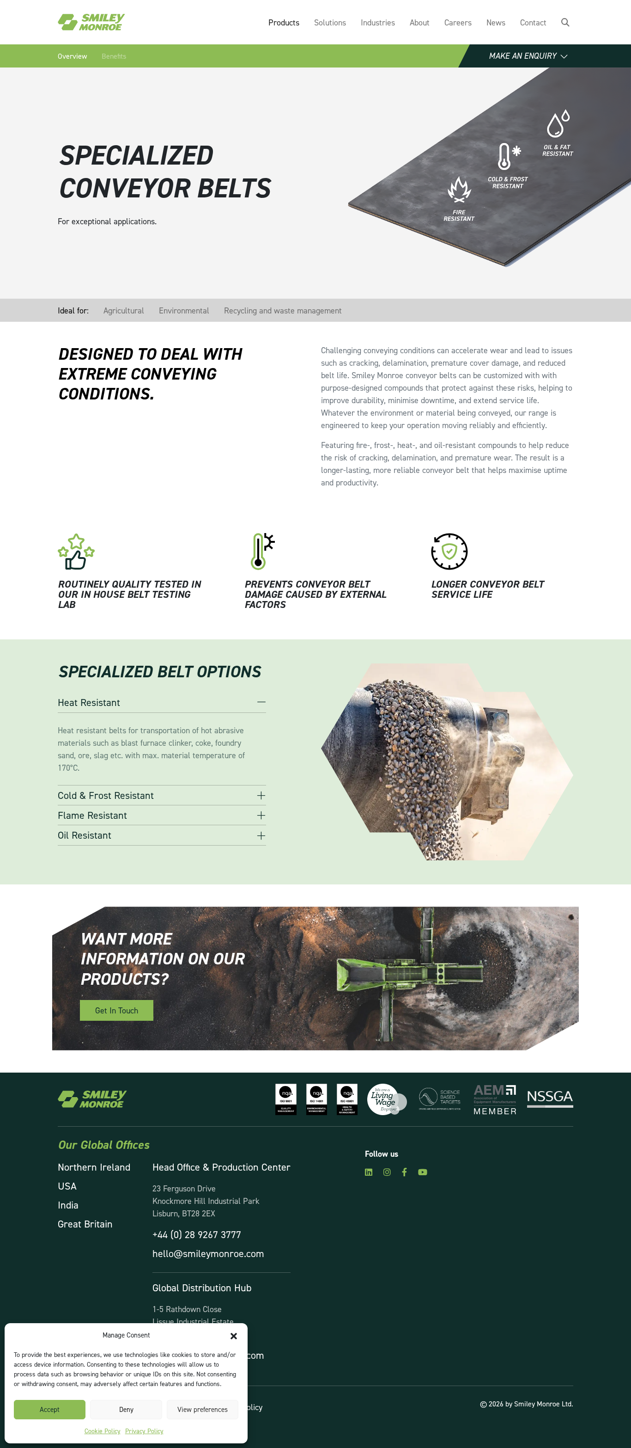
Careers (458, 22)
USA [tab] (67, 1186)
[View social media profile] (368, 1172)
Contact (533, 22)
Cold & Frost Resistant (106, 795)
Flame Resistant (92, 815)
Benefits (114, 56)
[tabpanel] (132, 560)
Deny (126, 1409)
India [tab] (68, 1205)
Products (283, 22)
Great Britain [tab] (85, 1224)
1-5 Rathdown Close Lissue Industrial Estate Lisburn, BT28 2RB (193, 1321)
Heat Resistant (89, 702)
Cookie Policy (103, 1431)
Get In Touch (116, 1010)
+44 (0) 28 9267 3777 (196, 1234)
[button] (233, 1335)
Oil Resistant (84, 835)
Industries (378, 22)
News (495, 22)
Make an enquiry (522, 56)
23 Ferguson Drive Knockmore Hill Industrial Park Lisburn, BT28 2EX (206, 1201)
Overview (72, 56)
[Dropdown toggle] (565, 22)
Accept (50, 1409)
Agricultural (123, 310)
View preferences (202, 1409)
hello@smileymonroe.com (208, 1253)
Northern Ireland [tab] (94, 1167)
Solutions (330, 22)
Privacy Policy (144, 1431)
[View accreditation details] (283, 1098)
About (420, 22)
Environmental (184, 310)
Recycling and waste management (283, 310)
